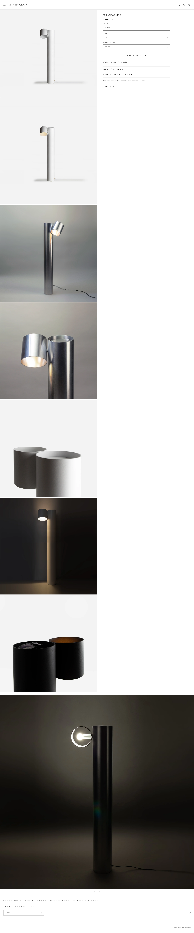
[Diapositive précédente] (94, 891)
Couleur (106, 23)
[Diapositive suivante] (99, 891)
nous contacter (140, 81)
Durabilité (42, 901)
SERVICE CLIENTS (12, 901)
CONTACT (28, 901)
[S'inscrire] (41, 912)
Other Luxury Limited (184, 927)
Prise (105, 33)
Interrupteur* (109, 42)
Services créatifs (60, 901)
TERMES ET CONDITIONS (85, 901)
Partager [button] (110, 86)
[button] (4, 4)
